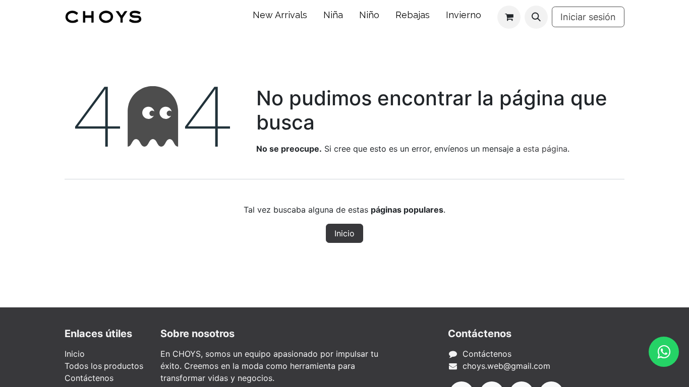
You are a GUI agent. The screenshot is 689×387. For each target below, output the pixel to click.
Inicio (344, 233)
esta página (545, 149)
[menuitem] (280, 17)
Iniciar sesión (588, 17)
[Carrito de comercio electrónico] (509, 17)
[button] (536, 17)
